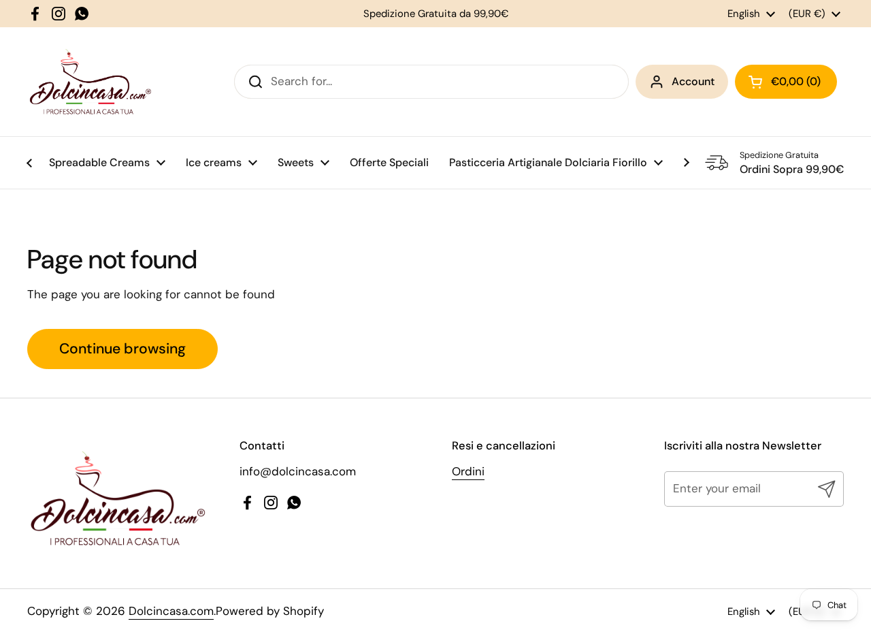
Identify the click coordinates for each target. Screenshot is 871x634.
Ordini (468, 471)
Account (693, 81)
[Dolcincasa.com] (89, 82)
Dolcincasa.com (171, 610)
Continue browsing (122, 348)
